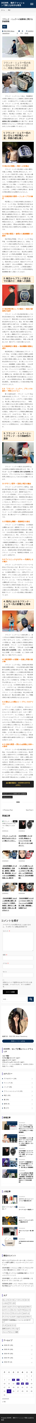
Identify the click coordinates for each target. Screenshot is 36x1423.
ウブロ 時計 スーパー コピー (11, 1058)
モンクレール (15, 1310)
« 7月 (4, 1401)
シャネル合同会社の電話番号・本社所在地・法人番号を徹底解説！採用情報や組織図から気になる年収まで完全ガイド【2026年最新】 (26, 1177)
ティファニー (6, 1313)
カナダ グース (12, 1325)
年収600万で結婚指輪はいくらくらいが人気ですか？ (16, 1321)
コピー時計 (5, 1056)
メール (6, 963)
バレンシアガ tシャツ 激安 (10, 1332)
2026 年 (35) (8, 1345)
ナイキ (12, 1300)
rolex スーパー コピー (9, 1060)
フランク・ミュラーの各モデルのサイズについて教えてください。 (9, 838)
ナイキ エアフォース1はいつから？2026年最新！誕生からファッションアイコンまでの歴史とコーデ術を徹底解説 (26, 1128)
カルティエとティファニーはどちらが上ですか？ (16, 1306)
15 (27, 1383)
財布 (7, 1104)
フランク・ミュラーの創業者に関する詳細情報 (14, 793)
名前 (5, 955)
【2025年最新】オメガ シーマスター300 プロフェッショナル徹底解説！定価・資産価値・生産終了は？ (26, 903)
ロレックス (5, 1300)
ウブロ (22, 1310)
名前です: (5, 1036)
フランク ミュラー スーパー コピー (13, 1062)
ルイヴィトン (6, 1310)
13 (18, 1383)
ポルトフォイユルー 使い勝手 (26, 1231)
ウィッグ (8, 1083)
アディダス (12, 1303)
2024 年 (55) (8, 1353)
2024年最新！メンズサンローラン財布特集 (15, 1278)
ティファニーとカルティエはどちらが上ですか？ (16, 1316)
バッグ (8, 1087)
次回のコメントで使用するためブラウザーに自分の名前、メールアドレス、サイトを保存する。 (17, 984)
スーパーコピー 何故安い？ (26, 1209)
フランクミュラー (7, 797)
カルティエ (26, 1313)
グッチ (4, 1325)
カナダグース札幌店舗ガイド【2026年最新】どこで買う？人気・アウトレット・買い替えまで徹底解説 (26, 1164)
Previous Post (8, 810)
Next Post (29, 810)
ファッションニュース (13, 1091)
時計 (4, 27)
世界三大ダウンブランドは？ (10, 1328)
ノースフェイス (19, 1300)
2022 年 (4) (8, 1362)
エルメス (27, 1310)
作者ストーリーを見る (18, 1041)
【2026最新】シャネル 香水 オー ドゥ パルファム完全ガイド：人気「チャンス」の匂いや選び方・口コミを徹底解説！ (26, 1141)
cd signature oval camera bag (26, 1242)
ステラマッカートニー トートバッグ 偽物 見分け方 (26, 1199)
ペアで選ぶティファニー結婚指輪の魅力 (14, 1273)
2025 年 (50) (8, 1349)
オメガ (27, 1300)
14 (22, 1383)
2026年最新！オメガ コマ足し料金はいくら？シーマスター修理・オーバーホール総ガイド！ (26, 840)
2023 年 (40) (8, 1358)
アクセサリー (10, 1078)
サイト (5, 972)
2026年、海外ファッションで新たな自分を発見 (12, 4)
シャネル (5, 1303)
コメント (6, 931)
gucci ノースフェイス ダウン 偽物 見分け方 (26, 1221)
